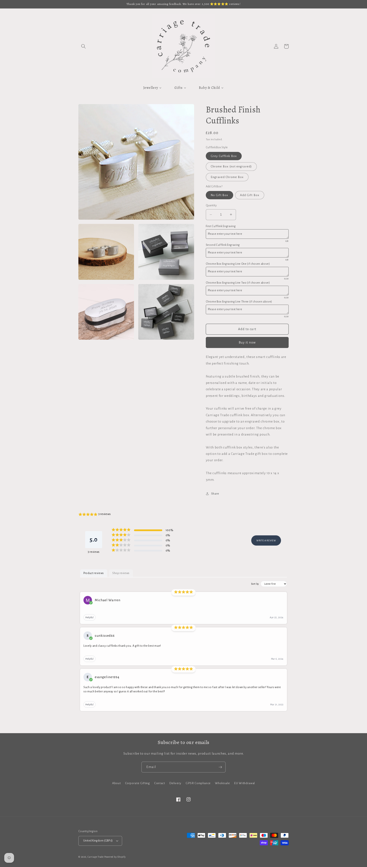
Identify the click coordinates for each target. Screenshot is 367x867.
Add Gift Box (249, 195)
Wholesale (222, 783)
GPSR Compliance (198, 783)
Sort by (255, 584)
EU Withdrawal (244, 783)
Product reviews (93, 573)
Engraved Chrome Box (227, 176)
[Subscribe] (220, 767)
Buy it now (247, 342)
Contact (159, 783)
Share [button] (215, 493)
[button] (83, 46)
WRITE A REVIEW (266, 540)
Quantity (211, 205)
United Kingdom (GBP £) (98, 840)
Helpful (89, 617)
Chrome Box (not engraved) (231, 166)
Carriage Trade (96, 857)
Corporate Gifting (137, 783)
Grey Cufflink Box (224, 156)
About (116, 783)
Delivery (175, 783)
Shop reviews (121, 573)
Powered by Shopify (115, 857)
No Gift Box (219, 195)
